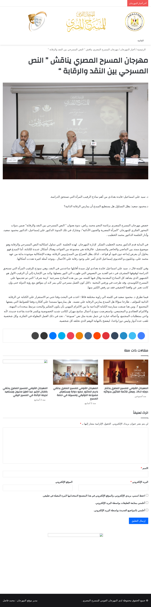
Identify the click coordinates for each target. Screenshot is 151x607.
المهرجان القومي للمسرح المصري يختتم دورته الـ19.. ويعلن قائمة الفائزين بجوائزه (126, 390)
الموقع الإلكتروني (64, 481)
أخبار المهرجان (127, 49)
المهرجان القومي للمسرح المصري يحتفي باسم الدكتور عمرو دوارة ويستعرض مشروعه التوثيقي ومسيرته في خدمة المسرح (75, 393)
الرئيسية (141, 49)
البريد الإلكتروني (139, 481)
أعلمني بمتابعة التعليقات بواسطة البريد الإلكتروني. (120, 502)
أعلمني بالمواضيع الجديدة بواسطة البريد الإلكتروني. (119, 510)
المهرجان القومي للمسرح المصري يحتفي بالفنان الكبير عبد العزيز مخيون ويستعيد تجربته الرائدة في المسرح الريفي (25, 392)
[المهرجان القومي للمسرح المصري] (85, 21)
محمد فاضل (9, 600)
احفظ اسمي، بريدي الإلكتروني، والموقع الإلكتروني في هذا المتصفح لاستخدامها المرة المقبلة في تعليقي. (93, 495)
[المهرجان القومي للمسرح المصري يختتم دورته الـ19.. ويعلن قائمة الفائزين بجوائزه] (125, 372)
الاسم (144, 468)
